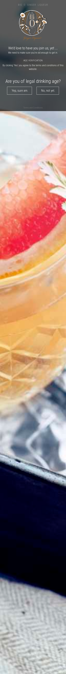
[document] (33, 337)
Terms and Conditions (33, 107)
